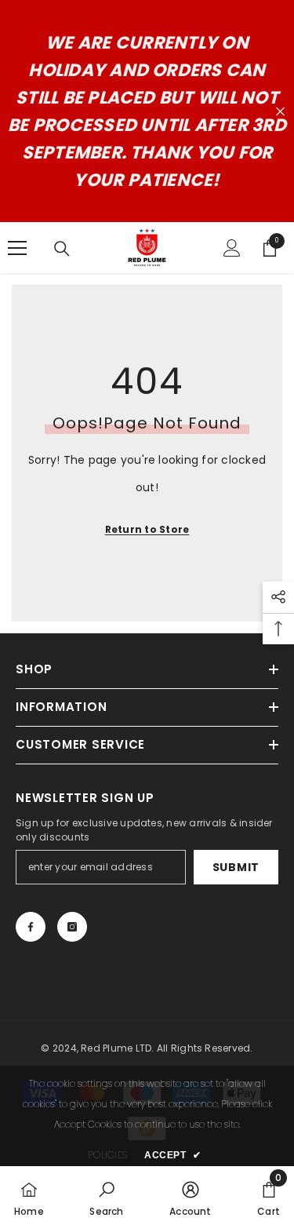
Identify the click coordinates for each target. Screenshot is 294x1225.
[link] (106, 1195)
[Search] (62, 248)
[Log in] (232, 248)
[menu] (17, 248)
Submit (236, 867)
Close (280, 112)
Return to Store (147, 529)
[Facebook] (30, 927)
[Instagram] (72, 927)
